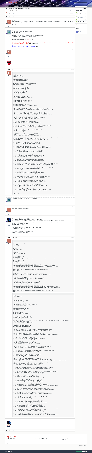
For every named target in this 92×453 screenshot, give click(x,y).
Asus (8, 59)
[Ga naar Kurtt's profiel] (9, 32)
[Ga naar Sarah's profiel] (76, 12)
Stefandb (9, 69)
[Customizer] (86, 2)
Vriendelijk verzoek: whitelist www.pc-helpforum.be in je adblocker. (81, 13)
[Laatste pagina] (11, 16)
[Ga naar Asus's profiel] (9, 63)
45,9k (9, 225)
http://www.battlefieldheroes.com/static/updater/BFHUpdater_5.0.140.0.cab (43, 366)
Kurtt (8, 196)
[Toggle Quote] (13, 241)
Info (10, 6)
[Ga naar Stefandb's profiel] (6, 13)
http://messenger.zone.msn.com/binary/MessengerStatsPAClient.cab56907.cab (44, 145)
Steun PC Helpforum (64, 439)
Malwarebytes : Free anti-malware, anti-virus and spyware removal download (22, 243)
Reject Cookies (84, 451)
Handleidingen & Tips (16, 6)
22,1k (9, 66)
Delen (68, 13)
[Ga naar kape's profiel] (9, 220)
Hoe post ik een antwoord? (81, 21)
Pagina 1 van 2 (14, 16)
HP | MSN (32, 97)
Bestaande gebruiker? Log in (77, 2)
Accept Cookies (79, 451)
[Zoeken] (86, 6)
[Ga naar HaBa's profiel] (77, 32)
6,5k (9, 36)
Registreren (83, 2)
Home (7, 6)
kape (8, 419)
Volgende (9, 16)
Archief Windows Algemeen (14, 13)
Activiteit (22, 6)
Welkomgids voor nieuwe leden (65, 438)
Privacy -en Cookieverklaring (65, 440)
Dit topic (84, 6)
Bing (31, 101)
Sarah (78, 14)
